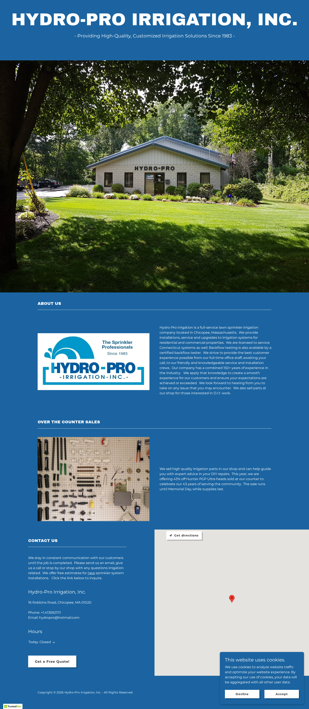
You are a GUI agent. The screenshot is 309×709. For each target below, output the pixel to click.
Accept (282, 694)
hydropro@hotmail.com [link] (59, 618)
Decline (242, 694)
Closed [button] (45, 642)
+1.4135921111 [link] (51, 613)
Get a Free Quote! (52, 662)
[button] (53, 642)
